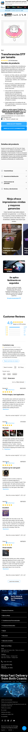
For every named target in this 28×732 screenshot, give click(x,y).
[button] (17, 15)
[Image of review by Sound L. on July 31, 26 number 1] (5, 433)
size (4, 374)
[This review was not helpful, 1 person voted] (24, 495)
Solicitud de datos (5, 712)
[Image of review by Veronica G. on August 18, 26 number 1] (5, 473)
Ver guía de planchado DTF (14, 298)
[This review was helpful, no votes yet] (21, 415)
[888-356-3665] (22, 15)
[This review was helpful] (21, 455)
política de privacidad (6, 700)
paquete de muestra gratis (11, 111)
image (4, 378)
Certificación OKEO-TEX (7, 714)
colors (8, 374)
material (15, 374)
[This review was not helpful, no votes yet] (23, 415)
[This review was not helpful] (23, 455)
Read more (6, 409)
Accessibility (4, 716)
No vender (4, 710)
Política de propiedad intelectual (9, 702)
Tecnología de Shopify (12, 727)
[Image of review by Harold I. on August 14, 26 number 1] (5, 513)
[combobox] (19, 382)
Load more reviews (14, 581)
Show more (11, 378)
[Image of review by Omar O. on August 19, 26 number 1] (5, 553)
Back (2, 50)
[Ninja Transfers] (8, 15)
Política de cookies (6, 707)
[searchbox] (8, 367)
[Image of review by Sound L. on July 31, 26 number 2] (13, 433)
